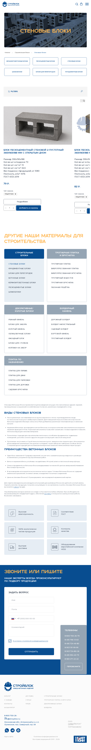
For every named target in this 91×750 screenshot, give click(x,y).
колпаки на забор (18, 348)
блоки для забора (18, 324)
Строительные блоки (22, 52)
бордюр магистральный (63, 324)
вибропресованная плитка (65, 269)
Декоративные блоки (53, 704)
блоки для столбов (18, 343)
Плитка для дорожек (19, 385)
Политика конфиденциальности (46, 736)
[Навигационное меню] (87, 4)
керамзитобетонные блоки (22, 283)
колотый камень (17, 329)
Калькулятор (9, 707)
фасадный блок (16, 338)
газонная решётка (60, 287)
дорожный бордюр (60, 320)
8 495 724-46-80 (72, 643)
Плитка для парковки (19, 380)
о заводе (8, 700)
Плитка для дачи (17, 375)
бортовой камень (60, 334)
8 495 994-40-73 (72, 655)
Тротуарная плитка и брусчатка (57, 700)
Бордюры (48, 707)
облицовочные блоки (19, 334)
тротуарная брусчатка (62, 283)
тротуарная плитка (61, 264)
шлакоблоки (15, 292)
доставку (47, 494)
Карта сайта (8, 736)
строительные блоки (53, 696)
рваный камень (16, 320)
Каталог (7, 52)
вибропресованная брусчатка (66, 273)
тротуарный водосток (62, 278)
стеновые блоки (17, 264)
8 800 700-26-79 (72, 636)
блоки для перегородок (20, 273)
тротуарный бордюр (61, 338)
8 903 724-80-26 (72, 651)
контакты (8, 704)
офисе (16, 487)
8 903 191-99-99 (71, 647)
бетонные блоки (17, 278)
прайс (28, 704)
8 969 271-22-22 (72, 659)
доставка (29, 696)
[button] (76, 4)
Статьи (28, 700)
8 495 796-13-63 (72, 640)
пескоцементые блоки (20, 287)
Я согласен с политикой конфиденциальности (30, 641)
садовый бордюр (59, 329)
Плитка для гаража (18, 371)
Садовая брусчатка (18, 390)
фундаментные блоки (19, 269)
